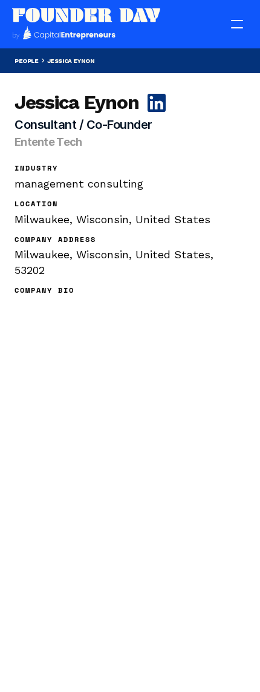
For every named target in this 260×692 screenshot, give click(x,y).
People (27, 60)
